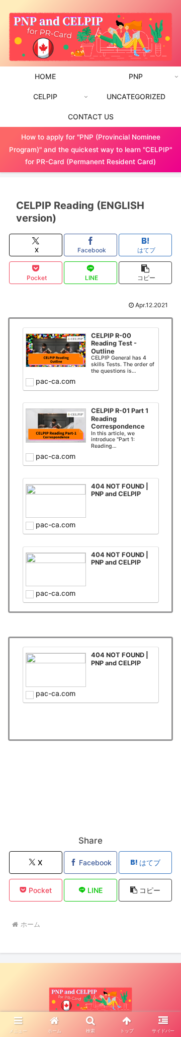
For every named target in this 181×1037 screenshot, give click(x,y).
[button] (145, 272)
